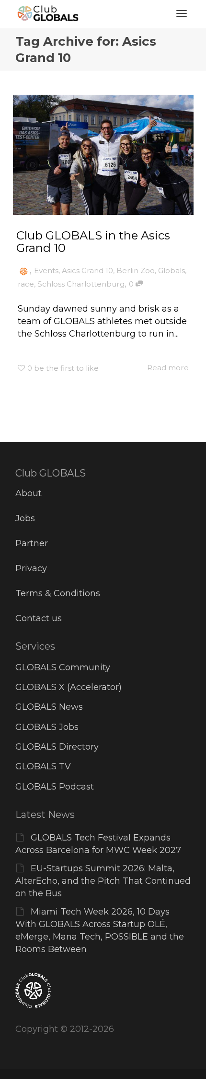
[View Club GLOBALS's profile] (24, 270)
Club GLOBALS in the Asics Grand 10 (93, 241)
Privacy (31, 568)
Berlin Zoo (135, 270)
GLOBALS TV (43, 766)
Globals (171, 270)
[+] (103, 155)
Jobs (25, 518)
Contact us (38, 618)
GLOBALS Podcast (54, 786)
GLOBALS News (49, 707)
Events (46, 270)
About (28, 493)
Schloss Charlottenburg (81, 284)
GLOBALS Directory (57, 746)
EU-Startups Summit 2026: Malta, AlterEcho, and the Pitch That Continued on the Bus (103, 881)
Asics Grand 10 (87, 270)
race (26, 284)
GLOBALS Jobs (47, 727)
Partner (31, 543)
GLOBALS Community (62, 667)
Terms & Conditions (57, 593)
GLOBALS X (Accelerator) (68, 687)
